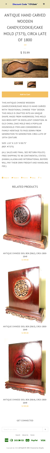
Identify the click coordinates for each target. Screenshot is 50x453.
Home (32, 435)
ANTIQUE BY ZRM (23, 448)
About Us (25, 435)
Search (18, 435)
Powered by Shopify (37, 448)
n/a (25, 45)
